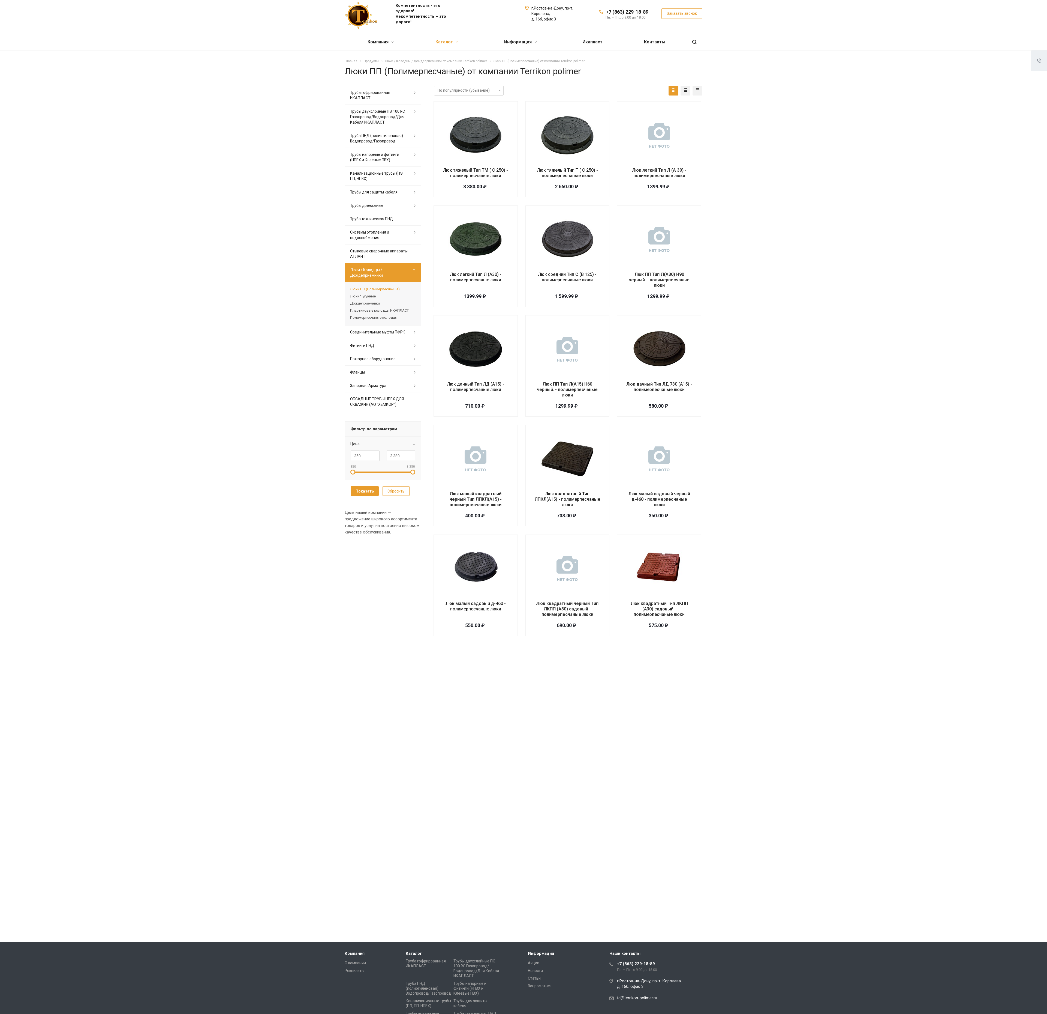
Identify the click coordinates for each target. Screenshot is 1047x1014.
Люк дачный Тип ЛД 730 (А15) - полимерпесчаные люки (659, 386)
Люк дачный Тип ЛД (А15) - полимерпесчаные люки (475, 386)
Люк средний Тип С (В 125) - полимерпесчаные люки (567, 277)
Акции (533, 963)
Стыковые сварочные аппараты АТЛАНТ (379, 254)
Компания (379, 41)
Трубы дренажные (366, 205)
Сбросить (396, 491)
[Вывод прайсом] (697, 91)
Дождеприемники (365, 303)
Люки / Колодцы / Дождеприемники (366, 273)
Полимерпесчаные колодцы (374, 317)
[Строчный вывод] (685, 91)
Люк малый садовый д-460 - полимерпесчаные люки (476, 606)
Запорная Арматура (368, 385)
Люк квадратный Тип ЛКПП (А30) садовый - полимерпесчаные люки (659, 609)
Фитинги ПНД (362, 345)
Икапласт (592, 41)
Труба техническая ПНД (371, 219)
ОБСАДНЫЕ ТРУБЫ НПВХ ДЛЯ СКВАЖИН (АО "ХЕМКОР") (377, 402)
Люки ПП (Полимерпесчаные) (375, 289)
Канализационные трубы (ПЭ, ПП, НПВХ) (377, 176)
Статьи (534, 978)
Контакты (654, 41)
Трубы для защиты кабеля (374, 192)
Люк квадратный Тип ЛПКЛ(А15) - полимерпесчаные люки (567, 499)
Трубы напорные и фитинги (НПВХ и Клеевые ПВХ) (374, 157)
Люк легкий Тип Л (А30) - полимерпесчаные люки (475, 277)
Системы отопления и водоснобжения (369, 235)
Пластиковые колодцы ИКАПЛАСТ (379, 310)
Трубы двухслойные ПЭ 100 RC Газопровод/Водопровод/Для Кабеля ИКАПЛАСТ (377, 116)
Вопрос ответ (540, 986)
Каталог (444, 41)
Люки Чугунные (363, 296)
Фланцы (357, 372)
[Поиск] (694, 42)
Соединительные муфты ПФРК (377, 332)
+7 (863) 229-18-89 (627, 12)
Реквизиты (354, 970)
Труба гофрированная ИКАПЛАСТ (370, 95)
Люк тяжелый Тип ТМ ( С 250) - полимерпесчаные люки (475, 173)
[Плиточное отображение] (673, 91)
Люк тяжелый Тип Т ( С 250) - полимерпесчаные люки (567, 173)
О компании (355, 963)
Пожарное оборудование (373, 359)
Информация (518, 41)
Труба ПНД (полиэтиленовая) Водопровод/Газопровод (376, 138)
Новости (535, 970)
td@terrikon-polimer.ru (637, 997)
